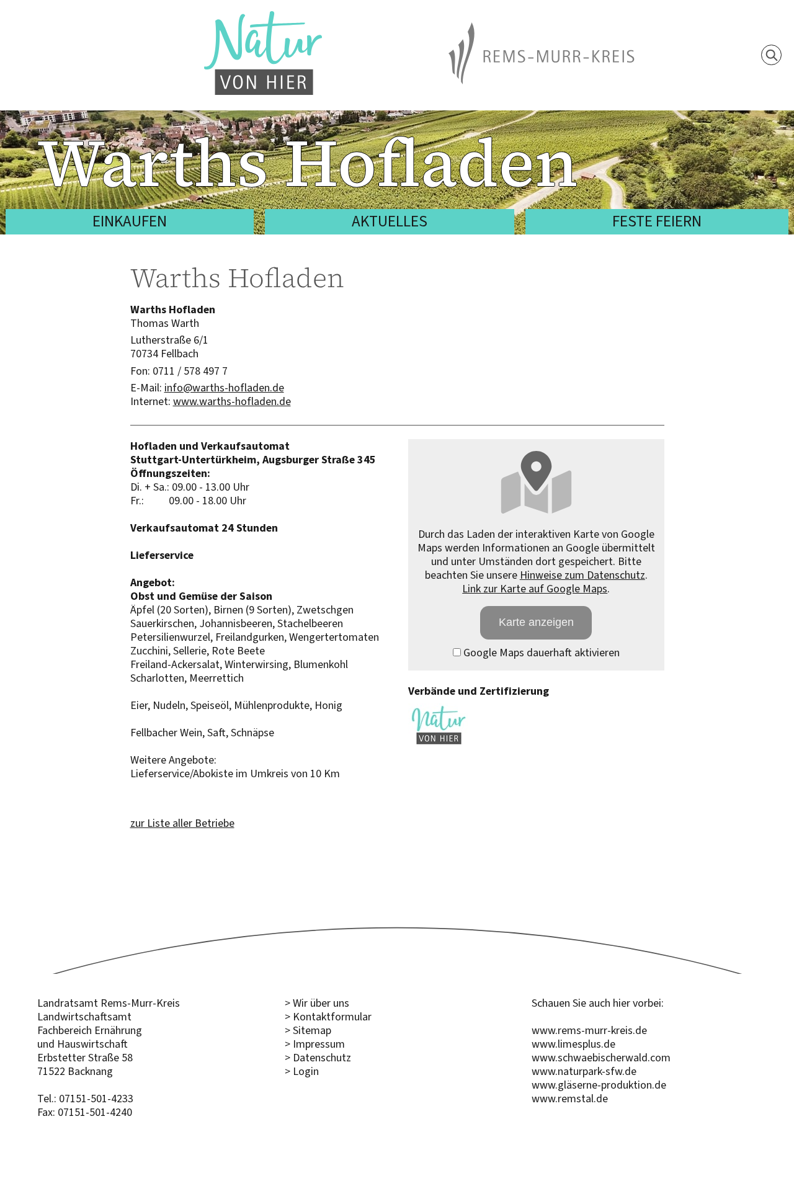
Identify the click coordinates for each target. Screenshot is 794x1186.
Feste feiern (657, 221)
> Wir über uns (317, 1003)
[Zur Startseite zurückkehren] (263, 18)
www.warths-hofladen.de (232, 401)
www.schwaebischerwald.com (601, 1057)
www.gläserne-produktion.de (599, 1084)
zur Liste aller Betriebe (182, 823)
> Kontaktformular (328, 1016)
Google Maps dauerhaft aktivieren (540, 652)
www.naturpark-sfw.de (584, 1071)
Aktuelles (389, 221)
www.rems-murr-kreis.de (589, 1030)
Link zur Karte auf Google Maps (534, 588)
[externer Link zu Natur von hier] (439, 743)
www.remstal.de (570, 1098)
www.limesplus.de (573, 1044)
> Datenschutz (318, 1057)
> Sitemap (308, 1030)
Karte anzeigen (536, 622)
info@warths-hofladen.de (224, 387)
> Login (302, 1071)
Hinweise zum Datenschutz (582, 575)
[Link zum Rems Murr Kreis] (541, 29)
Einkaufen (129, 221)
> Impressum (315, 1044)
